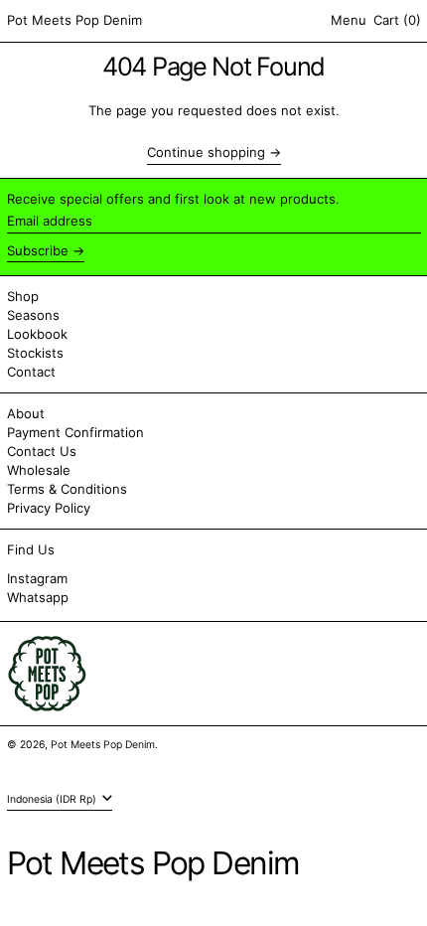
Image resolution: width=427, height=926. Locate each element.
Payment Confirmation (75, 432)
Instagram (37, 578)
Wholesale (39, 470)
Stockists (35, 353)
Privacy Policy (48, 508)
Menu (348, 20)
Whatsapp (38, 597)
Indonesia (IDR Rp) (53, 799)
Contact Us (41, 451)
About (26, 413)
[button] (397, 21)
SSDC (66, 763)
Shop (23, 296)
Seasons (33, 315)
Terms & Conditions (67, 489)
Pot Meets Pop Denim (74, 20)
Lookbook (37, 334)
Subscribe (38, 250)
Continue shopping (206, 152)
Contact (31, 372)
